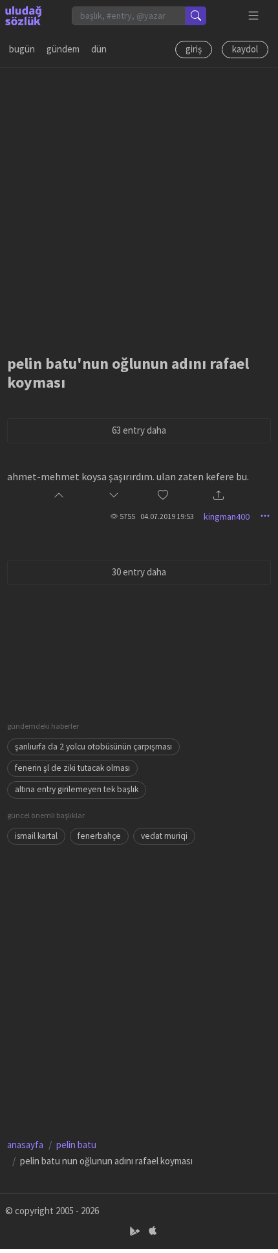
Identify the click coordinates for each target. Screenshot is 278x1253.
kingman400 (227, 516)
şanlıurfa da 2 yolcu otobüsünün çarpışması (93, 746)
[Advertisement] (139, 207)
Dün (99, 49)
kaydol (245, 49)
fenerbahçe (99, 835)
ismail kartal (36, 835)
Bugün (22, 49)
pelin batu (76, 1144)
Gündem (63, 49)
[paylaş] (218, 496)
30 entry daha (139, 572)
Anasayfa (25, 1144)
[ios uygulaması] (152, 1231)
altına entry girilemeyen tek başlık (76, 789)
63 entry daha (139, 430)
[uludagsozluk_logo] (23, 15)
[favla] (163, 495)
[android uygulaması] (136, 1231)
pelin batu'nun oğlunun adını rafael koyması (128, 372)
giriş (194, 49)
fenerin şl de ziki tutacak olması (72, 767)
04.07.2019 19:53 (167, 516)
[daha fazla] (254, 16)
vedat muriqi (164, 835)
